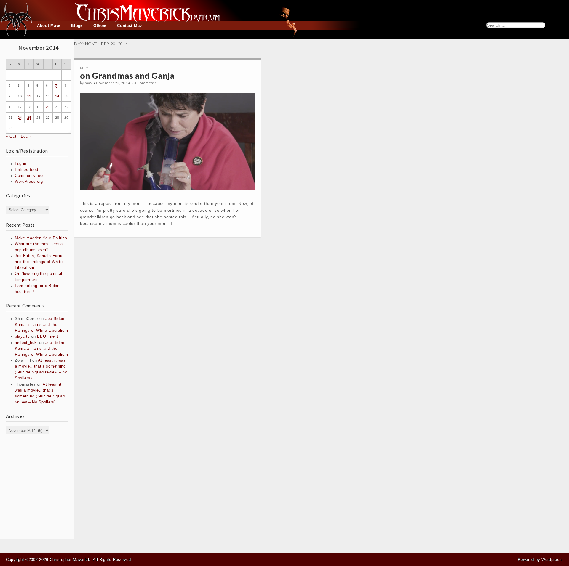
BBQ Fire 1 (47, 336)
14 (57, 96)
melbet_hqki (26, 343)
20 (48, 107)
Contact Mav (129, 26)
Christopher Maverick (70, 559)
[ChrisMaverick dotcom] (284, 10)
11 (29, 96)
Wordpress (551, 559)
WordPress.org (29, 181)
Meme (85, 68)
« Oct (11, 136)
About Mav (47, 26)
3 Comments (145, 83)
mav (88, 83)
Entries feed (26, 170)
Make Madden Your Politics (41, 238)
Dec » (26, 136)
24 (20, 117)
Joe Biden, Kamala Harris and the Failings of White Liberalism (39, 262)
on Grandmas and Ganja (127, 75)
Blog (76, 26)
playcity (22, 336)
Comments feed (30, 176)
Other (99, 26)
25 (29, 117)
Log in (20, 164)
